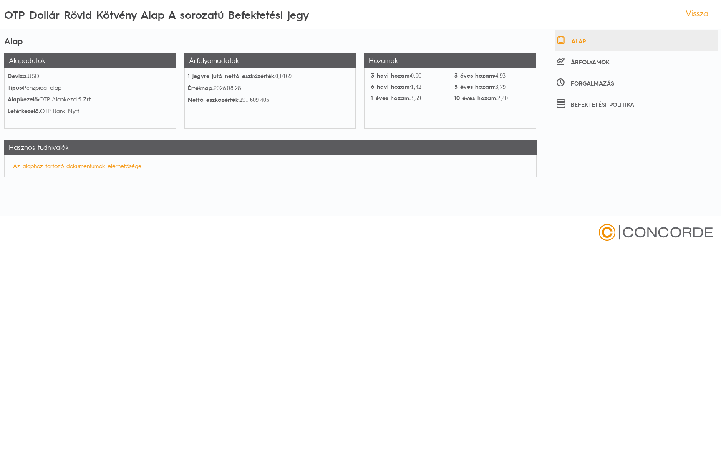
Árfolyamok (590, 61)
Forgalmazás (592, 83)
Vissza (697, 13)
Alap (578, 41)
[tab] (636, 40)
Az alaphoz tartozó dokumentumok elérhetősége (77, 165)
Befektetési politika (602, 104)
